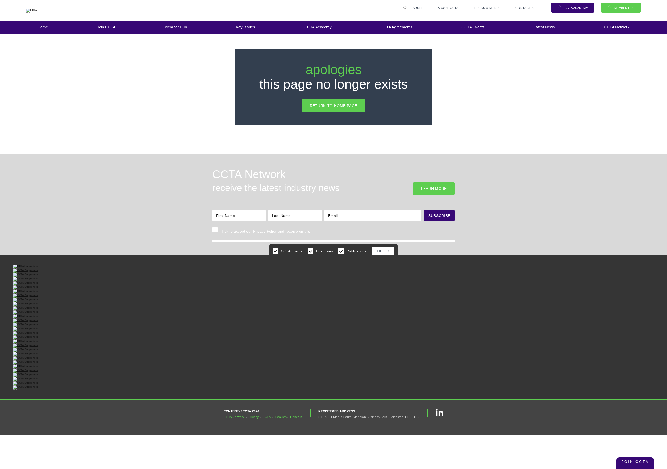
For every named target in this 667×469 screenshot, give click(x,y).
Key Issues (245, 27)
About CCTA (448, 7)
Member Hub (624, 7)
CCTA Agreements (396, 27)
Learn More (434, 188)
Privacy (253, 417)
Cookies (281, 417)
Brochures (324, 251)
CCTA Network (616, 27)
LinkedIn (296, 417)
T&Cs (267, 417)
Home (43, 27)
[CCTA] (52, 11)
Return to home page (333, 106)
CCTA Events (473, 27)
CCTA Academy (576, 7)
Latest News (544, 27)
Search (415, 7)
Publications (356, 251)
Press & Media (487, 7)
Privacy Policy (265, 231)
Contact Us (526, 7)
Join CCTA (106, 27)
